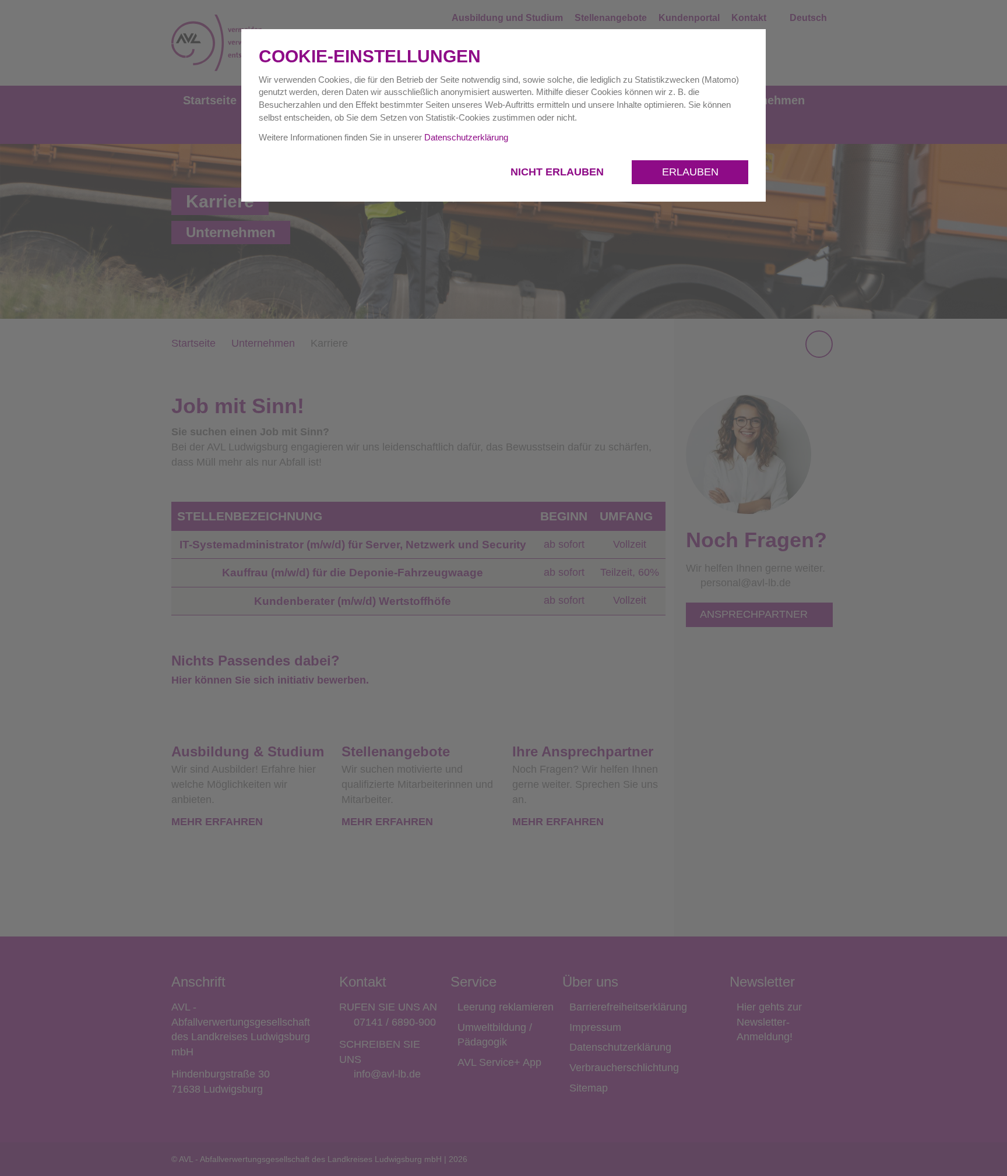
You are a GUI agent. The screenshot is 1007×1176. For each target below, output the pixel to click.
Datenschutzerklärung (466, 137)
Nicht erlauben (558, 172)
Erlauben (690, 172)
